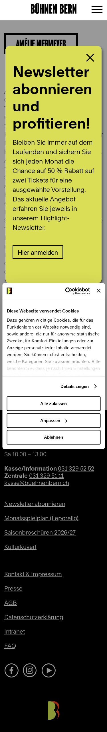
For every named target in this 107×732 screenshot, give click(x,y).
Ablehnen (53, 437)
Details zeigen (74, 386)
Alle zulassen (53, 403)
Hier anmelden (38, 252)
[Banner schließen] (98, 291)
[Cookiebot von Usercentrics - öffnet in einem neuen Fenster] (67, 291)
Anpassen (50, 420)
